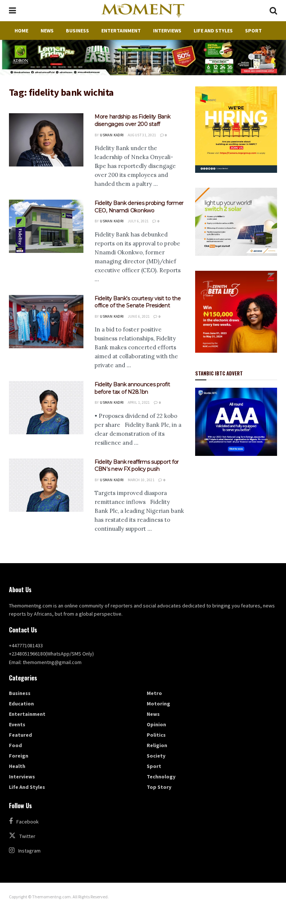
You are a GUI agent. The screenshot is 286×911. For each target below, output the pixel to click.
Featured (20, 734)
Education (21, 703)
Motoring (158, 703)
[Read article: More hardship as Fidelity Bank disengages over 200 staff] (46, 139)
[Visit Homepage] (142, 10)
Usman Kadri (112, 135)
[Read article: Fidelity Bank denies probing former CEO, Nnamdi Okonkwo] (46, 226)
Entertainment (121, 30)
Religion (157, 745)
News (47, 30)
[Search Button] (273, 10)
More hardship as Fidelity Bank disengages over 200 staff (133, 120)
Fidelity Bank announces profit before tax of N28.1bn (132, 388)
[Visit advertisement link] (143, 57)
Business (77, 30)
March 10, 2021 (141, 479)
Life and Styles (213, 30)
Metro (154, 693)
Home (21, 30)
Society (156, 755)
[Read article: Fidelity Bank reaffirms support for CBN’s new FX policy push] (46, 485)
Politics (156, 734)
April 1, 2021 (139, 402)
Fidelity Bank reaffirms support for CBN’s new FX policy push (137, 465)
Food (15, 745)
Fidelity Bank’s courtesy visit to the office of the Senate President (138, 302)
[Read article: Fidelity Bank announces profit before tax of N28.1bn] (46, 407)
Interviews (167, 30)
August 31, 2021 (142, 135)
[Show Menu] (12, 10)
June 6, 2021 (139, 316)
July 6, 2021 (138, 221)
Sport (253, 30)
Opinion (156, 724)
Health (17, 766)
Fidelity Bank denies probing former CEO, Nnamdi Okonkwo (139, 207)
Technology (161, 776)
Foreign (18, 755)
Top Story (159, 787)
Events (17, 724)
